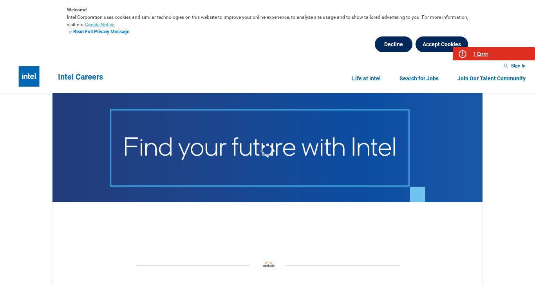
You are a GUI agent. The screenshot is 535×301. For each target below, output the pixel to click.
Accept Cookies (442, 44)
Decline (393, 44)
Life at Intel (366, 78)
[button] (494, 53)
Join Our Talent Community (491, 78)
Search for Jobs (419, 78)
